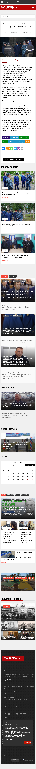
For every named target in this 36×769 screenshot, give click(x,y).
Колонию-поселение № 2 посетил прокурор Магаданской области (16, 194)
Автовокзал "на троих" (11, 616)
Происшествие (10, 494)
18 (8, 477)
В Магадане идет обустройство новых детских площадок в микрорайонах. (15, 586)
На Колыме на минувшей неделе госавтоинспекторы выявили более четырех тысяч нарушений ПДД (16, 555)
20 (18, 477)
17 (3, 477)
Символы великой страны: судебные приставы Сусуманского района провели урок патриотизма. (26, 537)
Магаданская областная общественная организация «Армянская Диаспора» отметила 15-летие (16, 444)
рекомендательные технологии (15, 738)
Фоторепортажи (9, 429)
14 (23, 474)
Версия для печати (8, 60)
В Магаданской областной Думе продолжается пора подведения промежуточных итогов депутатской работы (17, 307)
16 (32, 474)
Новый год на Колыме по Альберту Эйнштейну (26, 628)
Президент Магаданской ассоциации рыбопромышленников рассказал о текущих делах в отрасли (16, 415)
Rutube (5, 142)
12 (13, 474)
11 (8, 474)
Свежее (3, 494)
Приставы (22, 545)
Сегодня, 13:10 (24, 528)
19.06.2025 (4, 188)
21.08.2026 (6, 281)
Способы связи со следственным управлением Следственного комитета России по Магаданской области (9, 538)
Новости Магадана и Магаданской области (12, 8)
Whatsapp (25, 137)
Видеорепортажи (20, 577)
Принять (28, 742)
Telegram (15, 137)
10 (3, 474)
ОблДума (23, 281)
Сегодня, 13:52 (7, 499)
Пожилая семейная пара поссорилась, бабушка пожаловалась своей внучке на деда (17, 341)
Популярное (4, 276)
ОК (28, 142)
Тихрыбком (29, 393)
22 (28, 477)
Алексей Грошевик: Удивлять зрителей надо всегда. (9, 637)
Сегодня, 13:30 (6, 528)
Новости (4, 229)
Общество (14, 32)
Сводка (3, 563)
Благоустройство (8, 577)
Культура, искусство (20, 499)
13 (18, 474)
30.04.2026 (6, 393)
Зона (5, 32)
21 (23, 477)
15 (28, 474)
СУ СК (4, 546)
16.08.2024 (4, 219)
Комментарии (12, 276)
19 (13, 477)
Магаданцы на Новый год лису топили (9, 628)
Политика (15, 281)
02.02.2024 (4, 250)
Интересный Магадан (17, 142)
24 (3, 480)
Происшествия (17, 315)
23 (32, 477)
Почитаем (7, 606)
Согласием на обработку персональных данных (16, 735)
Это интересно (25, 494)
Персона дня (7, 387)
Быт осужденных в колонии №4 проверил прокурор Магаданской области (15, 256)
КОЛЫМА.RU (9, 6)
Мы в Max (6, 137)
